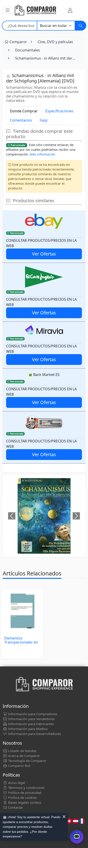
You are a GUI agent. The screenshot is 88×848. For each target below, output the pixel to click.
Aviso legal (16, 782)
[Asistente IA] (76, 837)
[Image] (44, 547)
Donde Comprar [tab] (24, 111)
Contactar (15, 807)
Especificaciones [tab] (59, 111)
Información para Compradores (32, 714)
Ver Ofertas (44, 254)
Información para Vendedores (31, 719)
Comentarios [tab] (21, 120)
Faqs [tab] (44, 120)
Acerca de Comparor (23, 755)
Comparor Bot (18, 765)
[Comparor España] (35, 10)
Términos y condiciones (26, 787)
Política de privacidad (24, 792)
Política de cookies (22, 797)
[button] (8, 10)
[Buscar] (80, 26)
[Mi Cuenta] (70, 10)
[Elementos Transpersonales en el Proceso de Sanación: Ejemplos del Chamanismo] (22, 610)
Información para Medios (27, 728)
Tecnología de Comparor (26, 760)
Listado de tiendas (21, 750)
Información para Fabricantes (30, 723)
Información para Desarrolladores (34, 733)
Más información (42, 154)
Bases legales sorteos (24, 802)
